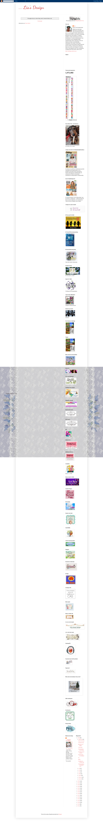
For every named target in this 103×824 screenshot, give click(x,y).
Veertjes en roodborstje (81, 762)
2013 (78, 802)
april (79, 773)
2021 (78, 788)
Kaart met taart (81, 740)
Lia (74, 26)
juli (79, 768)
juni (79, 770)
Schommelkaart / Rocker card (81, 765)
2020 (78, 790)
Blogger (60, 814)
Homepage (40, 21)
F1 (78, 757)
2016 (78, 797)
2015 (78, 798)
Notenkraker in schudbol (81, 755)
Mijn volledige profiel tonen (71, 51)
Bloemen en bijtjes (80, 745)
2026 (78, 737)
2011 (78, 805)
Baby (79, 759)
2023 (78, 784)
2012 (78, 804)
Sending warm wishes (81, 752)
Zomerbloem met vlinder (81, 750)
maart (79, 775)
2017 (78, 795)
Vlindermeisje (81, 742)
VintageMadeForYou (79, 20)
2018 (78, 793)
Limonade (80, 747)
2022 (78, 786)
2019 (78, 791)
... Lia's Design (31, 7)
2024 (78, 782)
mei (79, 771)
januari (80, 779)
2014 (78, 800)
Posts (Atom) (27, 23)
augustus (80, 739)
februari (80, 777)
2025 (78, 781)
